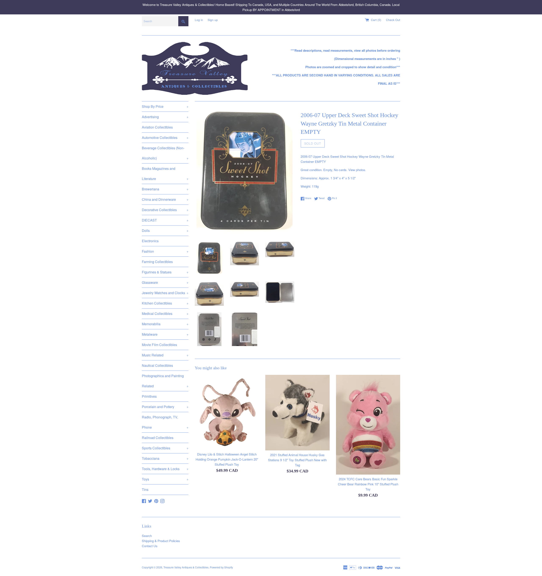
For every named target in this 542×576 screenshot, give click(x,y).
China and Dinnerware (165, 199)
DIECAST (165, 220)
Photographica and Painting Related (165, 380)
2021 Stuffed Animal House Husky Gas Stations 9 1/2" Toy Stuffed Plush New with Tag (297, 460)
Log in (199, 20)
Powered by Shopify (221, 567)
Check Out (393, 20)
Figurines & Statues (165, 272)
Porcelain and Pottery (165, 406)
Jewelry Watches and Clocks (165, 292)
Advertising (165, 116)
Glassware (165, 282)
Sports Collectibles (165, 448)
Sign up (213, 20)
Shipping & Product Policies (161, 541)
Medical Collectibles (165, 313)
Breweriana (165, 189)
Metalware (165, 334)
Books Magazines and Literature (165, 173)
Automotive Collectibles (165, 137)
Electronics (150, 240)
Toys (165, 479)
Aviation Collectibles (157, 127)
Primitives (149, 396)
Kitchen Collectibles (165, 303)
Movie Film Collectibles (159, 344)
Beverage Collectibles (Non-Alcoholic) (165, 153)
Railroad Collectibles (157, 437)
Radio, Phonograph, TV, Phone (165, 422)
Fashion (165, 251)
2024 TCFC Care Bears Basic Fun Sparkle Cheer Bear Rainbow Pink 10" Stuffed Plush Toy (368, 484)
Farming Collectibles (157, 261)
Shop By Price (165, 106)
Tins (145, 489)
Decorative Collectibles (165, 209)
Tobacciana (165, 458)
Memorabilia (165, 323)
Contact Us (150, 546)
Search (147, 535)
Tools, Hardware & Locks (165, 468)
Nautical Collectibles (157, 365)
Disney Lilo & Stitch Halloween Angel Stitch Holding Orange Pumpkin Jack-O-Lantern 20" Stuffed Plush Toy (227, 459)
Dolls (165, 230)
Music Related (165, 355)
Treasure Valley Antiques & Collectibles (186, 567)
